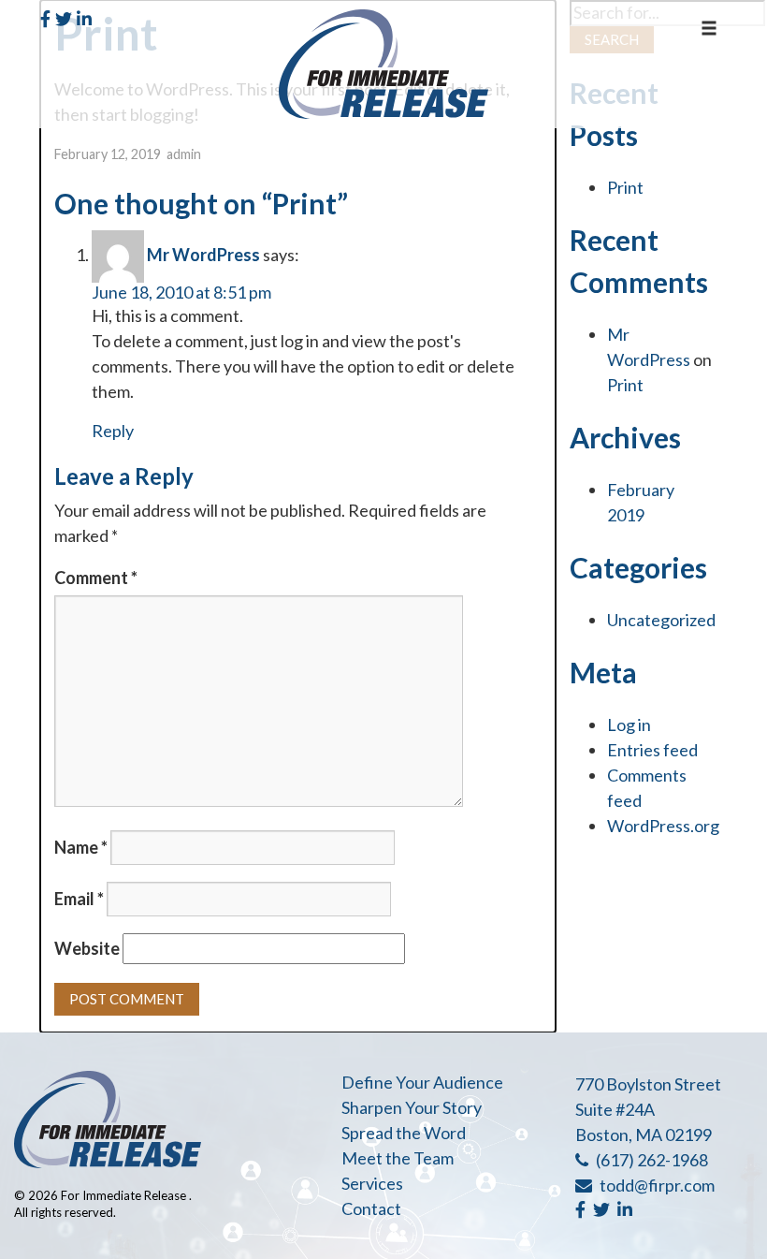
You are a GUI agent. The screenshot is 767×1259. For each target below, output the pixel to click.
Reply (113, 430)
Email (79, 898)
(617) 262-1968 (652, 1159)
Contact (371, 1208)
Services (372, 1183)
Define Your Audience (422, 1082)
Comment (95, 577)
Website (87, 948)
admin (183, 154)
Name (81, 847)
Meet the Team (397, 1158)
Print (625, 187)
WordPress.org (663, 825)
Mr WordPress (203, 254)
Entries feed (652, 749)
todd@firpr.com (657, 1185)
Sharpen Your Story (411, 1107)
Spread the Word (403, 1132)
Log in (629, 724)
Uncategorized (661, 619)
